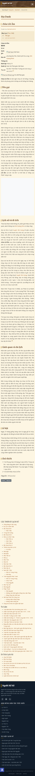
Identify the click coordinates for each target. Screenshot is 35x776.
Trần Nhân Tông (6, 729)
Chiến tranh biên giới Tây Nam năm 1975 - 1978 (17, 611)
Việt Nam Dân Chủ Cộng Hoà (11, 597)
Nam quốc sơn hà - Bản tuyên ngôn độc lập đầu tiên (18, 636)
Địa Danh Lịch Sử (11, 29)
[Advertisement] (17, 197)
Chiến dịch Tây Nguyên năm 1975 (13, 620)
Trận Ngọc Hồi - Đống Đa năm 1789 (11, 757)
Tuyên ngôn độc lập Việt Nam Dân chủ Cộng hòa (17, 638)
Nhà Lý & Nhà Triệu (9, 537)
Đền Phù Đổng (8, 659)
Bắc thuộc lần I (8, 528)
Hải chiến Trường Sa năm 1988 (12, 616)
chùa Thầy (6, 674)
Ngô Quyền (5, 718)
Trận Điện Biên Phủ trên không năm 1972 (15, 609)
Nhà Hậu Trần (7, 564)
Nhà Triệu (9, 530)
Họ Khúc (8, 549)
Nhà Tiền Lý (9, 539)
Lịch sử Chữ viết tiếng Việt (11, 645)
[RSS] (9, 699)
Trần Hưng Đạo (6, 713)
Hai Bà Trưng (5, 732)
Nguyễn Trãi (5, 726)
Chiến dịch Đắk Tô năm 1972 (11, 634)
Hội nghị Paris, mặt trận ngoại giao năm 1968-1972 (18, 651)
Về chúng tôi (11, 773)
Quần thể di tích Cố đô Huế (11, 676)
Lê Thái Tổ (4, 724)
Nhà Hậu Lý (9, 543)
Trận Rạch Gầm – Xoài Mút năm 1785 (14, 643)
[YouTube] (6, 699)
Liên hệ (25, 773)
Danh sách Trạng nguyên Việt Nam (13, 647)
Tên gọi (7, 35)
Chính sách (18, 773)
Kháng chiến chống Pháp (13, 599)
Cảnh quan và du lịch (11, 40)
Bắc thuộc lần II (8, 535)
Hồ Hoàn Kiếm (8, 661)
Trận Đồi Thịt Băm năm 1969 (12, 632)
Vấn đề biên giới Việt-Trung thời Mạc (11, 740)
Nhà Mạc (8, 574)
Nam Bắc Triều (8, 570)
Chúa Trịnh (9, 580)
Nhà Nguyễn (7, 587)
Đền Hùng (6, 669)
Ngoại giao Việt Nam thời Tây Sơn (11, 743)
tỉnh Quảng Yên (19, 226)
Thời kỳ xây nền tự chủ (10, 547)
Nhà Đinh (6, 553)
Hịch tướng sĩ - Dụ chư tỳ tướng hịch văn (15, 649)
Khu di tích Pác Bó (9, 671)
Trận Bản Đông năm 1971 (11, 641)
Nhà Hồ (6, 562)
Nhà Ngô (6, 551)
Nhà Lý (5, 558)
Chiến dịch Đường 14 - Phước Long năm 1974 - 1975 (18, 618)
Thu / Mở (11, 33)
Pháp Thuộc (7, 589)
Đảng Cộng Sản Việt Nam (13, 595)
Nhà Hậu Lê (7, 568)
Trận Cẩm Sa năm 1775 (8, 759)
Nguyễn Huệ (5, 721)
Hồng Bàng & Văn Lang (10, 524)
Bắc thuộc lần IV (8, 566)
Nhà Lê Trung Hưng (11, 572)
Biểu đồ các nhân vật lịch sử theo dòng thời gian (14, 746)
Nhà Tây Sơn (7, 585)
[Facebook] (2, 699)
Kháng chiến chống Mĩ (12, 601)
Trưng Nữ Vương (8, 533)
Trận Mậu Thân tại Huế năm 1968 (13, 622)
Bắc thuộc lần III (8, 545)
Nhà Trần (6, 560)
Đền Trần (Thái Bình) (9, 665)
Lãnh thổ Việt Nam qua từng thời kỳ (13, 630)
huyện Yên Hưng (18, 230)
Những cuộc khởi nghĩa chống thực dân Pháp (18, 593)
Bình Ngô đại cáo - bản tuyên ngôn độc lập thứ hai (17, 628)
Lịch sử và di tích (10, 38)
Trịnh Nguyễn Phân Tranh (11, 576)
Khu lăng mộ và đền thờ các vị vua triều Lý (15, 667)
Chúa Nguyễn (9, 583)
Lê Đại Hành (5, 710)
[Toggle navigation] (32, 4)
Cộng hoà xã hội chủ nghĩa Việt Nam (13, 603)
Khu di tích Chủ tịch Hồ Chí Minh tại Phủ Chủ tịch (17, 663)
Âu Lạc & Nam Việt (9, 526)
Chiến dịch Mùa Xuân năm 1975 (12, 613)
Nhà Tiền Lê (7, 555)
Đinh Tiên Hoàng (6, 715)
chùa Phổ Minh (8, 657)
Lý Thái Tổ (4, 707)
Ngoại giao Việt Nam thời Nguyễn (11, 751)
